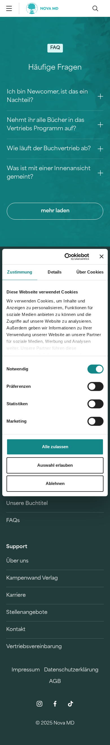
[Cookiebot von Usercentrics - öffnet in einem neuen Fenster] (66, 256)
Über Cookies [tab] (90, 272)
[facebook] (55, 703)
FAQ (55, 48)
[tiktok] (70, 703)
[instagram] (39, 703)
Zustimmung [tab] (19, 272)
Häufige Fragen (55, 67)
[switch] (95, 386)
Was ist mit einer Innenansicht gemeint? (49, 173)
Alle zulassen (55, 446)
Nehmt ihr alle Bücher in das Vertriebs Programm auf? (45, 125)
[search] (95, 8)
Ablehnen (55, 483)
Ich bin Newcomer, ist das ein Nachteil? (47, 96)
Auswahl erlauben (55, 465)
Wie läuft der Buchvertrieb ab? (49, 149)
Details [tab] (54, 272)
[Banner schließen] (102, 257)
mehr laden (55, 211)
